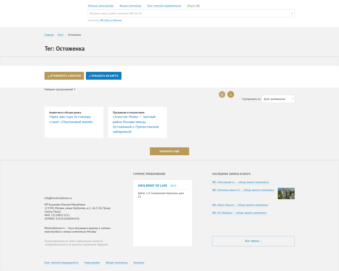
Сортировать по (251, 99)
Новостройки (92, 262)
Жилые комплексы (130, 5)
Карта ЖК (194, 5)
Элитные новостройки (101, 5)
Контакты (139, 262)
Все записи (252, 241)
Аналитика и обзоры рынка (65, 112)
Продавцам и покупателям (128, 112)
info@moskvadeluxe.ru (58, 198)
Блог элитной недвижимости (164, 5)
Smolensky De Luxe (152, 185)
